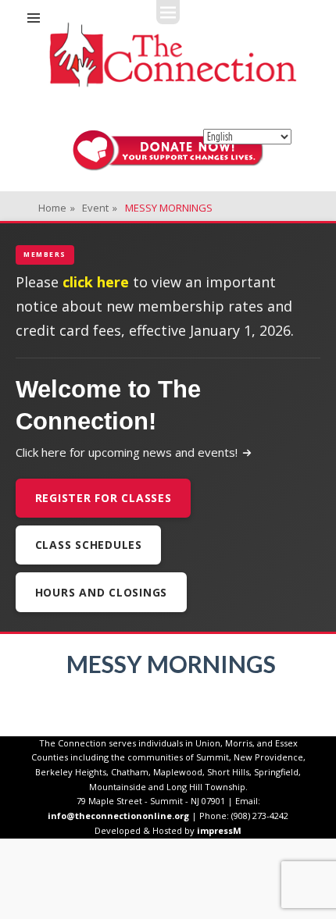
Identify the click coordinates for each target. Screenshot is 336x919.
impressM (219, 830)
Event (99, 208)
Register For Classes (103, 497)
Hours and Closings (101, 592)
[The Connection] (173, 55)
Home (56, 208)
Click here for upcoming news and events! (127, 452)
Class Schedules (88, 544)
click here (96, 281)
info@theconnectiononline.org (118, 815)
